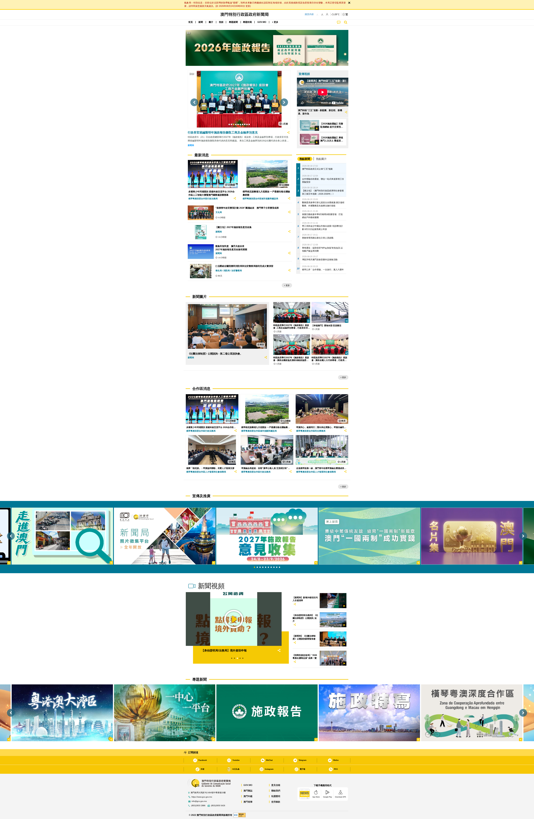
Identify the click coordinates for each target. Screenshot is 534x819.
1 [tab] (254, 567)
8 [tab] (274, 567)
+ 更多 (287, 285)
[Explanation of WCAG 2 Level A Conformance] (239, 815)
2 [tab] (257, 567)
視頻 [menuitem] (221, 22)
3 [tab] (260, 567)
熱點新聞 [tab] (305, 158)
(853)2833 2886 (198, 806)
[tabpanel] (267, 536)
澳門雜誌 (247, 790)
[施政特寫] (369, 712)
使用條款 (275, 802)
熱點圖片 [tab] (321, 158)
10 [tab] (279, 567)
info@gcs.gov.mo (199, 801)
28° (337, 14)
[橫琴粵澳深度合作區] (472, 712)
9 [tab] (276, 567)
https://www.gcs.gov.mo (201, 797)
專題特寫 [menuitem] (247, 22)
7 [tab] (271, 567)
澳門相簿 (247, 802)
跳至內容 (309, 14)
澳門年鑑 (247, 796)
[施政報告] (267, 712)
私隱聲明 (275, 796)
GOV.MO (247, 785)
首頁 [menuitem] (190, 22)
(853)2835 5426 (218, 806)
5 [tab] (265, 567)
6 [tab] (268, 567)
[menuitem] (200, 22)
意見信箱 (275, 785)
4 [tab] (262, 567)
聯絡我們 (275, 790)
